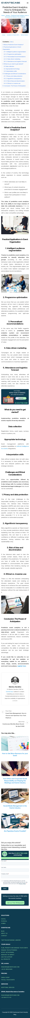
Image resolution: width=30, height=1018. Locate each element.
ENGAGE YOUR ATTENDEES (9, 950)
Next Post (13, 724)
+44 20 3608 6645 (6, 969)
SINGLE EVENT (5, 977)
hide (11, 41)
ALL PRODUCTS (5, 959)
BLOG (2, 931)
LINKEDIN (18, 940)
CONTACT (4, 935)
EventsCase (9, 691)
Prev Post (16, 714)
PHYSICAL (4, 921)
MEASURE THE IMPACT (7, 954)
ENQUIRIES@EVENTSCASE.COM (10, 967)
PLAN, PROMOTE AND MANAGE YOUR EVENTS (14, 947)
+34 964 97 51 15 (6, 997)
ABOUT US (4, 933)
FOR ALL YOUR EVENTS (8, 979)
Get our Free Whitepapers (15, 903)
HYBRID (3, 923)
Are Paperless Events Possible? (15, 831)
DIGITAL (3, 919)
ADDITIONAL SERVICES (7, 987)
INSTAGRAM (10, 940)
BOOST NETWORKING (7, 952)
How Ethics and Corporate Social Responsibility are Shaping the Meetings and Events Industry (15, 781)
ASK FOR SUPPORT (6, 957)
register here (21, 666)
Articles (3, 34)
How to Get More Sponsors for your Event (15, 754)
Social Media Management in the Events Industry (15, 807)
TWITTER (4, 940)
